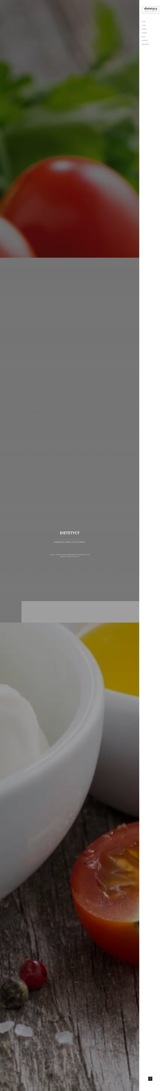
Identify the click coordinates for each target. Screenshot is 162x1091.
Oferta (144, 29)
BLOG (143, 37)
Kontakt (145, 40)
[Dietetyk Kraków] (150, 10)
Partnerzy (145, 44)
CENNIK (144, 33)
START (144, 21)
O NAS (144, 25)
